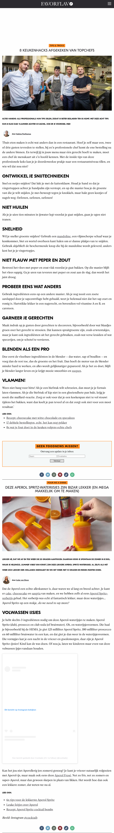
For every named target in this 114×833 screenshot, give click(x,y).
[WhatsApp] (72, 475)
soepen (76, 370)
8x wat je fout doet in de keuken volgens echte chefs (39, 427)
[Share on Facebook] (41, 475)
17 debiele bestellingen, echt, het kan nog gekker (36, 422)
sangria (36, 593)
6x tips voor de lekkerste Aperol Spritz (30, 800)
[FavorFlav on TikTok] (66, 475)
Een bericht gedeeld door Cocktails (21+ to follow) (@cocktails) (40, 758)
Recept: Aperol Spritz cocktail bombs (29, 809)
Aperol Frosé (63, 775)
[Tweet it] (47, 475)
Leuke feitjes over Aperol (22, 804)
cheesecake (20, 593)
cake (8, 593)
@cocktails (30, 817)
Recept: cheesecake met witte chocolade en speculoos (40, 418)
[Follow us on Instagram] (53, 475)
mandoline (64, 236)
